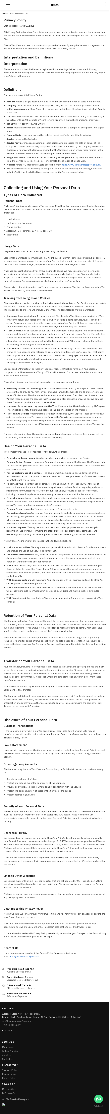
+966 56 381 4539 (11, 1025)
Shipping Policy (9, 1070)
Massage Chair (9, 1089)
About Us (6, 1055)
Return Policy (9, 1078)
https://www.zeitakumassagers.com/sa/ (81, 164)
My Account (8, 1047)
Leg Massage (8, 1093)
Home (4, 13)
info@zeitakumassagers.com (24, 956)
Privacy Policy (9, 1074)
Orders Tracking (10, 1051)
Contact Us (7, 1059)
